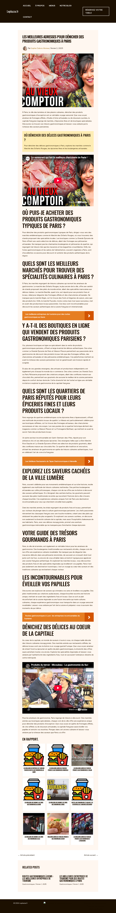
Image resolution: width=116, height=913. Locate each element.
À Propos (39, 6)
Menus (52, 6)
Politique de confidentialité (95, 903)
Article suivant (91, 855)
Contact (27, 17)
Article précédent (26, 855)
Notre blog (65, 6)
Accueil (27, 6)
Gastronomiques (28, 884)
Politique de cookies (95, 906)
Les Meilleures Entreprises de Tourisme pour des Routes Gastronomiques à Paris (73, 878)
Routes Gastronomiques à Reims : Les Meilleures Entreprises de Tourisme (37, 878)
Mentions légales (96, 909)
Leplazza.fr (12, 11)
